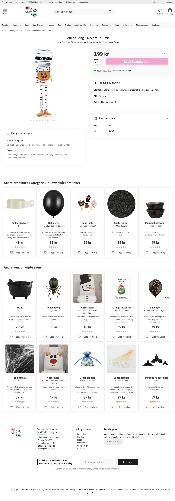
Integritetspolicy (84, 445)
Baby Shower (38, 25)
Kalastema (17, 25)
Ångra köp (81, 448)
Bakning (105, 25)
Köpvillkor (81, 434)
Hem (4, 30)
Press (79, 440)
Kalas (27, 25)
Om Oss (80, 437)
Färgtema (50, 25)
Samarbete (82, 443)
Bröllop (68, 25)
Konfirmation (127, 25)
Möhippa (115, 25)
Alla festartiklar (81, 25)
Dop (59, 25)
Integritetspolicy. (112, 468)
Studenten (156, 25)
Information (157, 2)
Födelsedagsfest (142, 25)
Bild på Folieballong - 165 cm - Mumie (42, 120)
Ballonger (94, 25)
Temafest (5, 25)
